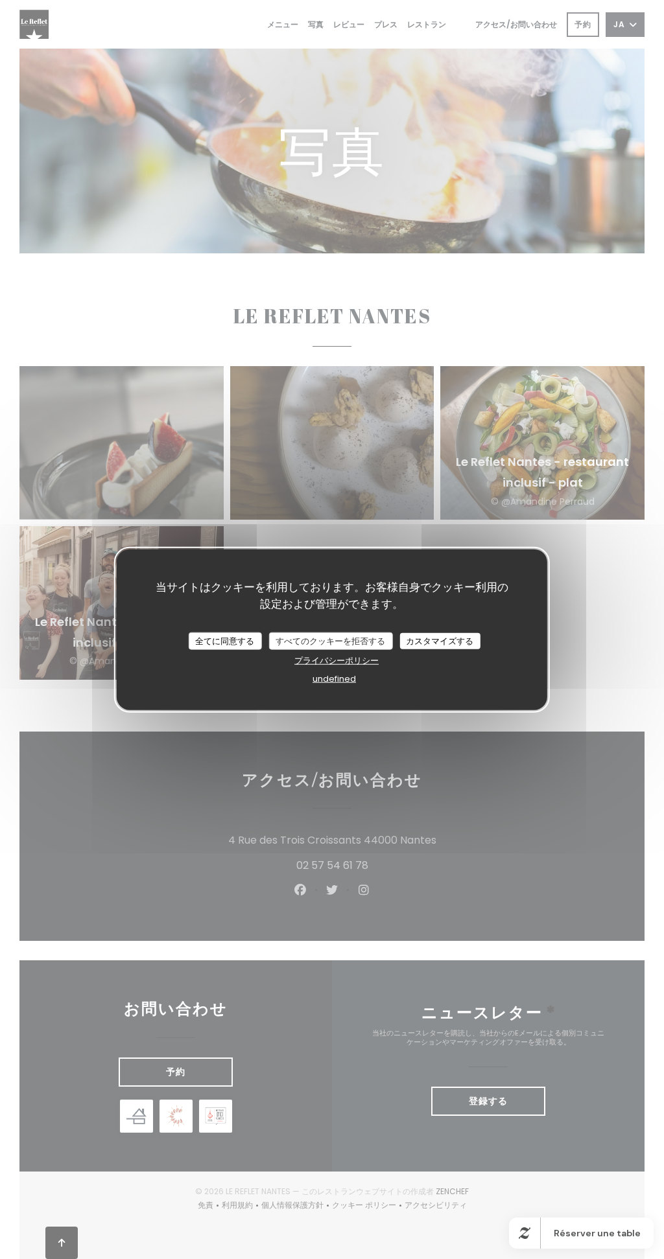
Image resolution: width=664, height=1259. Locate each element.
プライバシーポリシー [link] (336, 660)
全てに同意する (224, 640)
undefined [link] (334, 679)
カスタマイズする (439, 640)
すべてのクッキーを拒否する (330, 640)
